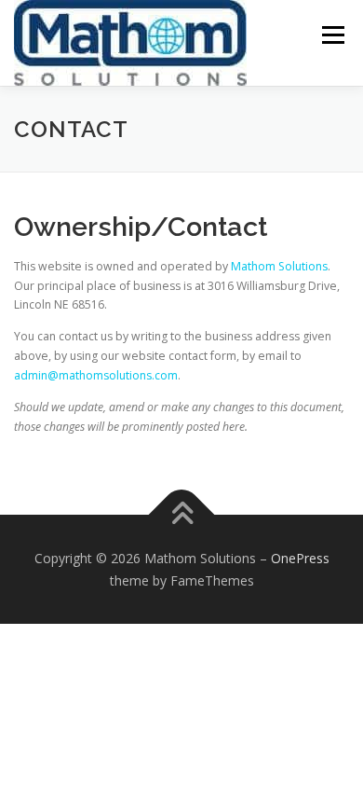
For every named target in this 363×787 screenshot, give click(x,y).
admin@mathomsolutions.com (96, 375)
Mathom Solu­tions (279, 266)
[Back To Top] (182, 514)
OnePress (300, 558)
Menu (331, 35)
